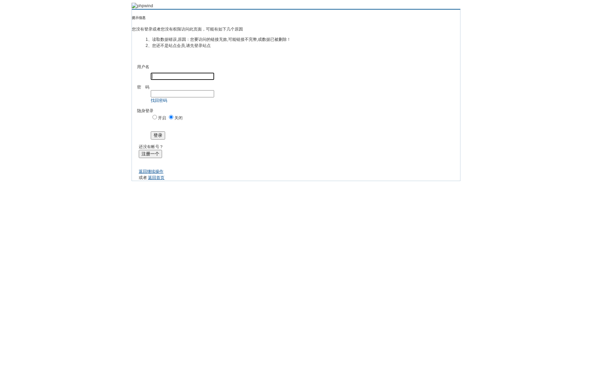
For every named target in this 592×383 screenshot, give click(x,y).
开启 (162, 118)
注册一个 (150, 153)
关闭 (178, 118)
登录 (157, 135)
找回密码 (159, 100)
